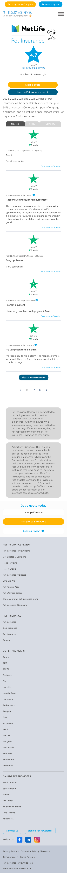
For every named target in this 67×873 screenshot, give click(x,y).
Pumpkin (7, 711)
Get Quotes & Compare (14, 556)
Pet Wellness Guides (12, 593)
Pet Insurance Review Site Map (18, 862)
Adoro (6, 657)
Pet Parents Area (11, 587)
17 (33, 390)
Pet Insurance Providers (14, 574)
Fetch (5, 729)
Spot (5, 717)
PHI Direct (8, 800)
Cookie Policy (26, 857)
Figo (5, 681)
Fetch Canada (10, 782)
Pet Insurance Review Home (16, 550)
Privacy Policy (10, 851)
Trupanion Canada (12, 806)
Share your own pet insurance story (20, 599)
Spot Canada (9, 788)
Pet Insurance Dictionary (15, 605)
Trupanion (8, 723)
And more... (8, 765)
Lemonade (8, 699)
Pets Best (7, 753)
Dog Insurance (10, 628)
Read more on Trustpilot (51, 166)
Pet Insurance (9, 622)
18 (40, 390)
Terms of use (9, 857)
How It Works (9, 568)
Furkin (6, 794)
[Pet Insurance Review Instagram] (37, 840)
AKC (5, 663)
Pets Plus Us (9, 812)
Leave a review (31, 531)
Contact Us (12, 830)
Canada (7, 640)
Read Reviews (10, 562)
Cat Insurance (9, 634)
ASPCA (6, 669)
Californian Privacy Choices (34, 851)
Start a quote (32, 84)
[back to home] (17, 14)
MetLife (6, 735)
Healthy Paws (9, 693)
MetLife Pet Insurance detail (32, 92)
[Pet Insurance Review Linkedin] (28, 840)
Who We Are (9, 581)
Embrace (7, 675)
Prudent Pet (8, 759)
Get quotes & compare (33, 521)
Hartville (7, 687)
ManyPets (7, 741)
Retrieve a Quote (51, 4)
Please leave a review (34, 377)
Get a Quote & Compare (20, 4)
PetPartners (8, 705)
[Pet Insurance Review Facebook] (19, 840)
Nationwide (8, 747)
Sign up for (40, 830)
